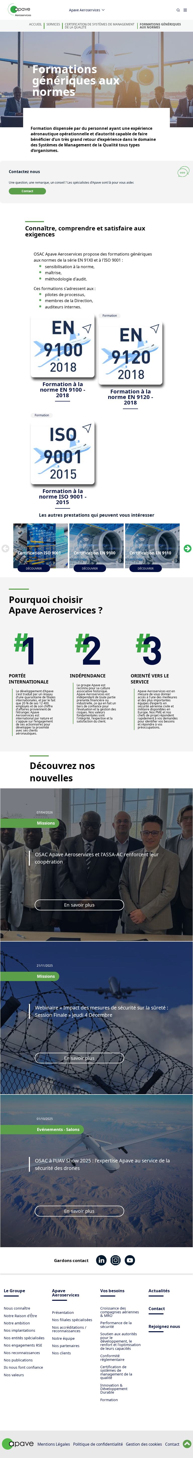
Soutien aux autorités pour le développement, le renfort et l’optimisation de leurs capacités (120, 1341)
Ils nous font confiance (23, 1367)
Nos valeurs (14, 1374)
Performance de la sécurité (116, 1324)
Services (53, 24)
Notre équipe (63, 1338)
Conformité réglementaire (112, 1357)
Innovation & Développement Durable (113, 1389)
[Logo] (19, 15)
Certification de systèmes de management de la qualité (99, 25)
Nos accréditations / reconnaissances (69, 1329)
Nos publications (18, 1360)
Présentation (63, 1312)
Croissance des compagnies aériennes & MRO (119, 1312)
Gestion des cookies (144, 1444)
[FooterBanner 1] (18, 1448)
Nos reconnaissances (22, 1352)
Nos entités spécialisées (24, 1337)
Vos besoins (112, 1291)
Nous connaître (17, 1308)
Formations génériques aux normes (160, 25)
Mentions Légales (53, 1444)
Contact (27, 191)
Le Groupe (14, 1291)
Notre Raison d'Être (20, 1315)
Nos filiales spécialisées (72, 1319)
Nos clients (61, 1353)
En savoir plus (79, 905)
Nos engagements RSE (23, 1345)
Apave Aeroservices (84, 10)
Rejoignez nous (164, 1326)
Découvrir (34, 568)
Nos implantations (19, 1330)
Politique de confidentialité (98, 1444)
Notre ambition (17, 1323)
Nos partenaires (65, 1345)
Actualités (159, 1291)
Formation (109, 1399)
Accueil (35, 24)
